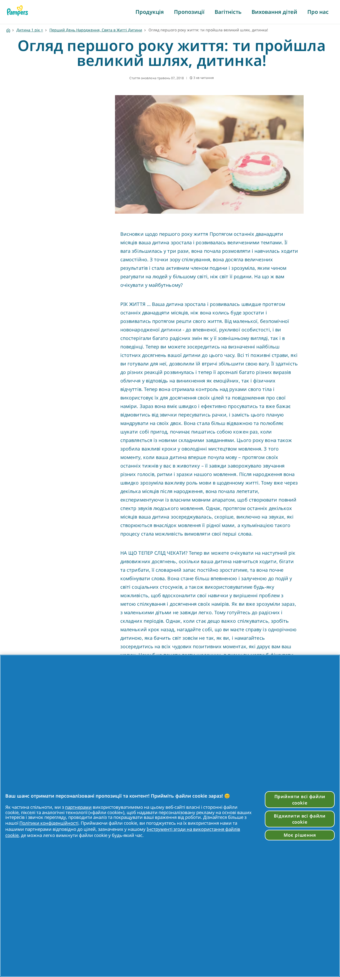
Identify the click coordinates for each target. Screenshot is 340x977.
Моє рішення (300, 835)
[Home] (8, 29)
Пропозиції (189, 11)
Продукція (149, 11)
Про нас (318, 11)
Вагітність (228, 11)
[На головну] (17, 10)
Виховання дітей (274, 11)
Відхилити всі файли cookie (300, 819)
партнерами (78, 807)
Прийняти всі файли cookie (299, 799)
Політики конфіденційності (48, 823)
